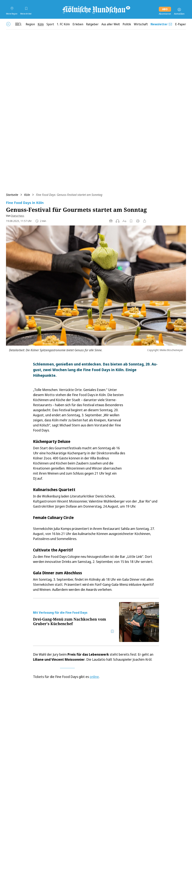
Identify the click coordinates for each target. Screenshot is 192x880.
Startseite (12, 195)
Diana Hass (17, 215)
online (94, 676)
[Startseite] (96, 9)
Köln (27, 195)
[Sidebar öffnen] (18, 24)
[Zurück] (8, 24)
